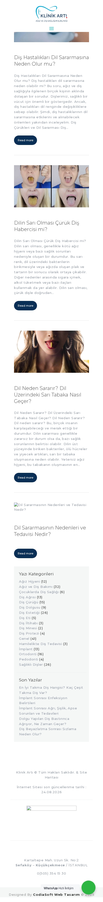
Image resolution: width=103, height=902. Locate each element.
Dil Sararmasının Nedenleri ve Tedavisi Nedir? (50, 531)
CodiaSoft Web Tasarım (56, 895)
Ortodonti (28, 654)
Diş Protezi (29, 633)
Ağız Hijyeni (29, 581)
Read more (25, 140)
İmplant (26, 649)
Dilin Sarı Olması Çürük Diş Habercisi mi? (46, 226)
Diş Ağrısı (27, 597)
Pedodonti (28, 659)
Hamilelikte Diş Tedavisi (40, 644)
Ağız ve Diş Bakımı (35, 587)
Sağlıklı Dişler (31, 664)
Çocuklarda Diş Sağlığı (39, 592)
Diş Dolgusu (29, 607)
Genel (24, 639)
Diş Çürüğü (28, 602)
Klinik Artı (24, 772)
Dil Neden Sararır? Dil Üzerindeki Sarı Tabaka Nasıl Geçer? (47, 394)
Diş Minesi (28, 628)
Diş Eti (25, 618)
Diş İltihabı (28, 623)
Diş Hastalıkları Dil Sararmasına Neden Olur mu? (51, 60)
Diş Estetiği (29, 613)
